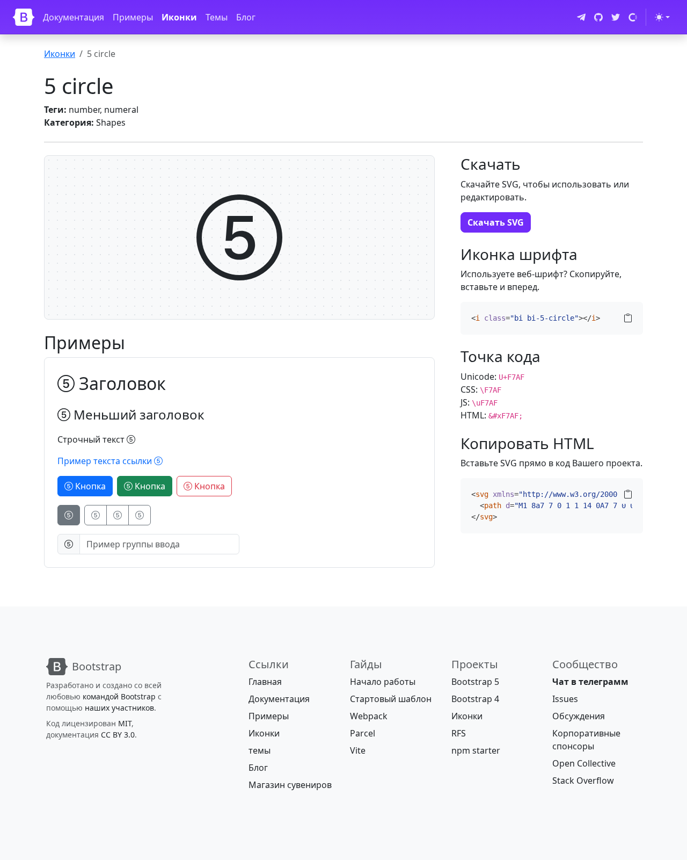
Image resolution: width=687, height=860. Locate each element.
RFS (458, 733)
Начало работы (382, 682)
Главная (265, 682)
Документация (73, 17)
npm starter (475, 750)
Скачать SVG (495, 222)
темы (260, 750)
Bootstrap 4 (475, 699)
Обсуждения (578, 716)
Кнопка (89, 486)
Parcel (362, 733)
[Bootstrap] (23, 17)
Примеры (133, 17)
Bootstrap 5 (475, 682)
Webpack (369, 716)
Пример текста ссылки (105, 461)
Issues (565, 699)
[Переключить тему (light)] (662, 17)
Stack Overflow (583, 780)
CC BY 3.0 (118, 734)
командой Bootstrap (119, 696)
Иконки (179, 17)
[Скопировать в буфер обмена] (628, 318)
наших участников (119, 708)
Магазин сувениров (290, 785)
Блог (245, 17)
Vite (358, 750)
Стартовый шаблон (391, 699)
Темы (217, 17)
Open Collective (584, 763)
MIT (124, 723)
